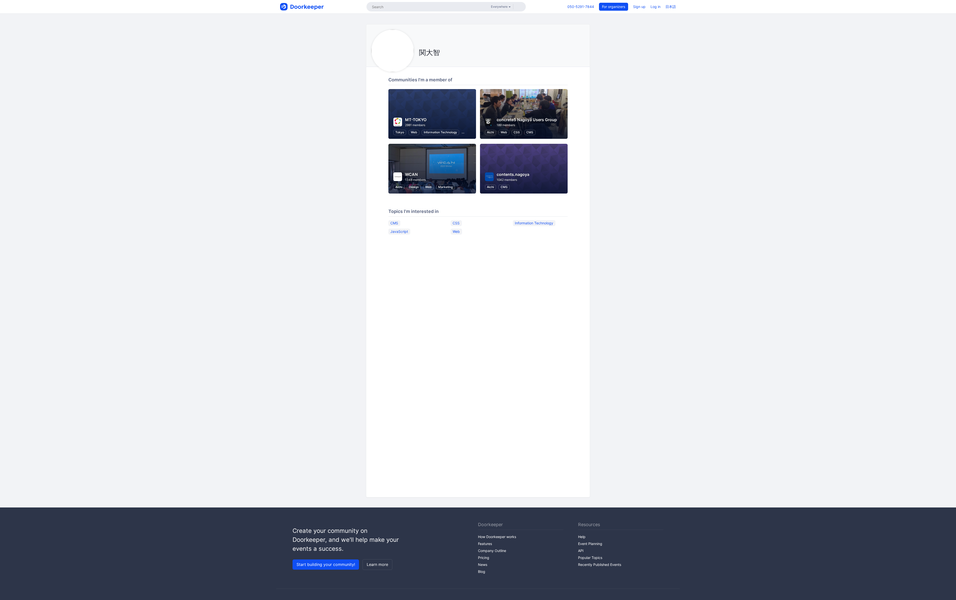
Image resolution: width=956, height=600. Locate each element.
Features (485, 544)
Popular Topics (590, 557)
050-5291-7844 (580, 6)
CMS (529, 132)
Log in (655, 6)
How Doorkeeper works (497, 537)
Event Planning (590, 544)
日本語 (670, 6)
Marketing (445, 187)
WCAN (411, 174)
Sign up (639, 6)
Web (414, 132)
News (482, 564)
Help (582, 537)
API (581, 551)
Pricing (483, 557)
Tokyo (399, 132)
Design (414, 187)
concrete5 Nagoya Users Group (527, 119)
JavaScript (399, 231)
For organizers (613, 6)
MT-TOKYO (415, 119)
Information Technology (440, 132)
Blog (481, 571)
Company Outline (492, 551)
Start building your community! (326, 564)
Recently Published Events (599, 564)
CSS (517, 132)
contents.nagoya (513, 174)
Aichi (490, 132)
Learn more (377, 564)
